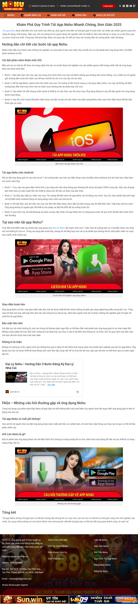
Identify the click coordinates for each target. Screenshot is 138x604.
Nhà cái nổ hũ (105, 15)
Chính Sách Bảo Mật (58, 540)
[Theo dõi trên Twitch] (134, 6)
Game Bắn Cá (32, 15)
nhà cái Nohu (58, 228)
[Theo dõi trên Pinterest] (124, 6)
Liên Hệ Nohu (100, 540)
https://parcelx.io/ (19, 556)
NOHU (5, 540)
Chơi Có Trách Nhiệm (58, 546)
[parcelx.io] (13, 6)
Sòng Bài (81, 15)
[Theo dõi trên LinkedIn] (127, 6)
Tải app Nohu (8, 30)
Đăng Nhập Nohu (102, 565)
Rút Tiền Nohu (101, 552)
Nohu (10, 15)
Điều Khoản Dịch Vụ (57, 552)
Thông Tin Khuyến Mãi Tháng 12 (75, 6)
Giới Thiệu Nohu (55, 558)
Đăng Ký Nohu (101, 571)
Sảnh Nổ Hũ (58, 15)
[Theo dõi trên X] (120, 6)
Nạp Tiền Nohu (101, 546)
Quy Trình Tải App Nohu (105, 558)
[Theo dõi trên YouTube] (131, 6)
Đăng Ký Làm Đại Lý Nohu (43, 6)
